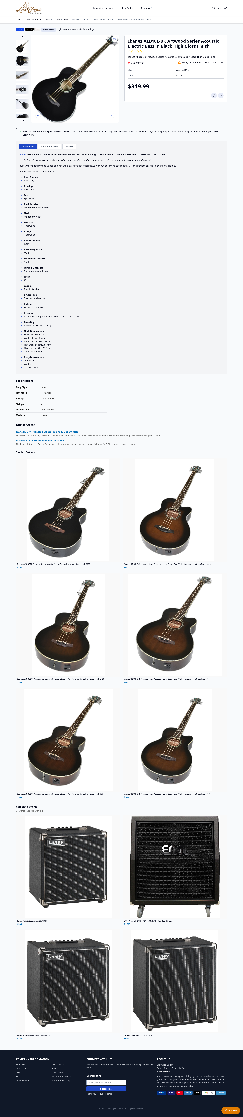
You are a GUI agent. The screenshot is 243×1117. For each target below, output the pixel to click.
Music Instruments (103, 7)
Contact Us (21, 1068)
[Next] (111, 115)
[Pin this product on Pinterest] (37, 29)
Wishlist (55, 1068)
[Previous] (38, 115)
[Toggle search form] (213, 7)
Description (28, 146)
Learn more (28, 134)
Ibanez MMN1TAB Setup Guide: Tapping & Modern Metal (47, 431)
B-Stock (56, 19)
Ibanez (66, 19)
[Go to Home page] (29, 8)
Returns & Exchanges (62, 1080)
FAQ (18, 1072)
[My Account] (219, 7)
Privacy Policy (22, 1080)
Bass (48, 19)
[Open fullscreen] (75, 79)
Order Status (58, 1064)
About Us (20, 1064)
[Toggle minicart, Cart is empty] (225, 7)
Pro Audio (127, 7)
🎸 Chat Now (230, 1110)
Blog (18, 1076)
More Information (49, 146)
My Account (57, 1072)
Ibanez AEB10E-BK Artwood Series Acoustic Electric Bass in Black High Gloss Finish (111, 19)
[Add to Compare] (221, 95)
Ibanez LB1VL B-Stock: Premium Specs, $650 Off (42, 440)
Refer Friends (48, 30)
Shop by (145, 7)
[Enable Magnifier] (115, 39)
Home (19, 19)
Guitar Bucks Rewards (62, 1076)
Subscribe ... (106, 1088)
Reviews (69, 146)
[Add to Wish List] (214, 95)
